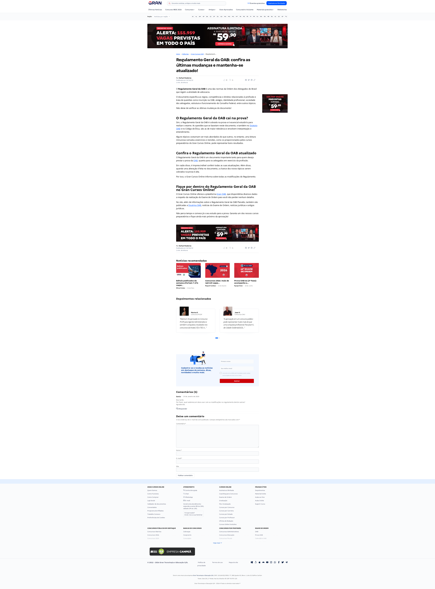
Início (178, 54)
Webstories (282, 10)
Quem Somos (152, 490)
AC (193, 16)
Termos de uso (217, 562)
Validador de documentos (156, 504)
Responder (182, 409)
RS (272, 16)
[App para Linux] (256, 562)
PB (244, 16)
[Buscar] (169, 4)
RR (268, 16)
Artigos (212, 10)
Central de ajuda (191, 490)
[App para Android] (263, 562)
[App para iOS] (259, 562)
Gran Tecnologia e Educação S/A (203, 575)
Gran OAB (221, 194)
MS (233, 16)
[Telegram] (286, 562)
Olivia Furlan (180, 288)
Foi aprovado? (193, 514)
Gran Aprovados (226, 10)
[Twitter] (283, 562)
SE (279, 16)
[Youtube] (267, 562)
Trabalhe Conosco (153, 514)
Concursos (189, 10)
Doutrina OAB (194, 205)
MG (229, 16)
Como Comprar (153, 497)
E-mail (179, 458)
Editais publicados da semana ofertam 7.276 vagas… (187, 283)
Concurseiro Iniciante (244, 10)
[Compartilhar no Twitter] (248, 80)
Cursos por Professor (227, 517)
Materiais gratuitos (265, 10)
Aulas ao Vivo (260, 497)
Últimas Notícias (155, 10)
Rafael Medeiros (185, 78)
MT (237, 16)
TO (286, 16)
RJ (257, 16)
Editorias (185, 54)
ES (218, 16)
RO (265, 16)
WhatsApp (189, 497)
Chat (187, 494)
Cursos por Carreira (226, 511)
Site (177, 466)
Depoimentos (260, 490)
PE (247, 16)
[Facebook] (279, 562)
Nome (179, 450)
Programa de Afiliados (155, 511)
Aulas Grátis (259, 500)
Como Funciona (153, 494)
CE (210, 16)
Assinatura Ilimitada (276, 3)
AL (196, 16)
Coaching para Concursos (228, 494)
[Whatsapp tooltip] (275, 562)
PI (250, 16)
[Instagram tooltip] (271, 562)
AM (200, 16)
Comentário (181, 424)
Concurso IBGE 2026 (173, 10)
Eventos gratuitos (257, 3)
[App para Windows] (252, 562)
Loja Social (151, 500)
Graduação (223, 500)
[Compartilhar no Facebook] (245, 80)
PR (254, 16)
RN (261, 16)
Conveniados (152, 507)
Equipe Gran (238, 286)
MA (225, 16)
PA (240, 16)
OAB (195, 160)
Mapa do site (233, 562)
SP (282, 16)
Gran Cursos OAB (197, 54)
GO (221, 16)
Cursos (201, 10)
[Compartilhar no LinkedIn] (251, 80)
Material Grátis (260, 494)
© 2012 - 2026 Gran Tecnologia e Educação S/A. (167, 562)
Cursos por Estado (226, 514)
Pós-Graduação (225, 504)
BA (207, 16)
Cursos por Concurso (226, 507)
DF (214, 16)
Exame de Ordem (225, 497)
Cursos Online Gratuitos (228, 524)
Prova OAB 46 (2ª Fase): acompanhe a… (245, 282)
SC (275, 16)
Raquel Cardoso (210, 286)
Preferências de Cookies (156, 517)
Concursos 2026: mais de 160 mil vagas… (217, 282)
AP (203, 16)
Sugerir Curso (260, 504)
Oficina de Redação (226, 521)
